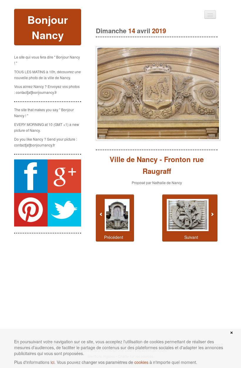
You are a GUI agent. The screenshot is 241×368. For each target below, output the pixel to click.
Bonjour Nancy (47, 27)
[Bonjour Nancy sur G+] (64, 176)
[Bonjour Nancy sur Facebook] (31, 176)
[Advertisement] (47, 267)
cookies (141, 362)
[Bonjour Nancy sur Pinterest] (31, 210)
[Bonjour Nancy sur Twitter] (64, 210)
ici (52, 362)
